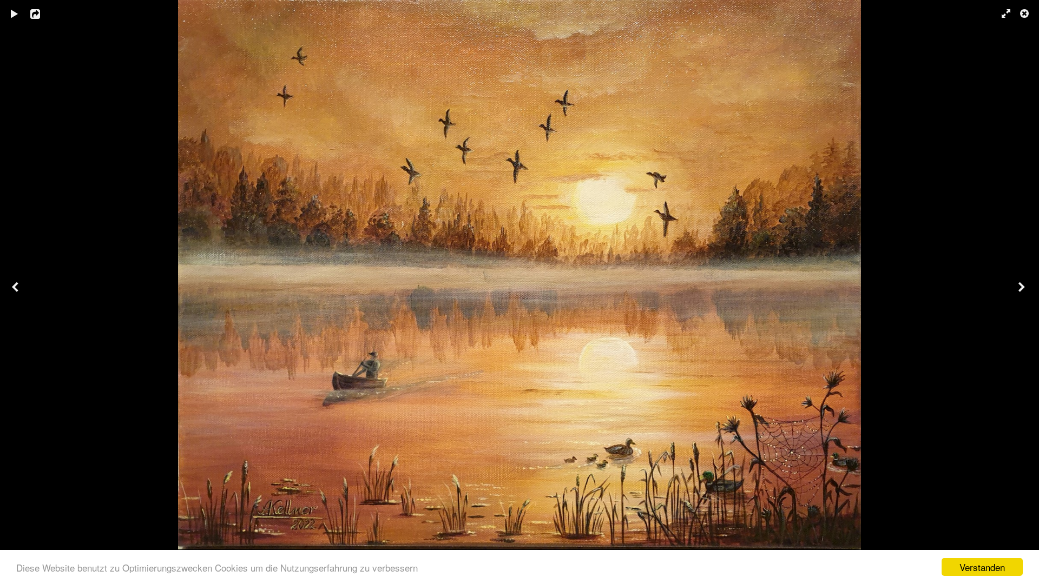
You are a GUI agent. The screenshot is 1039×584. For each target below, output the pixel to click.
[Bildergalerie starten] (14, 13)
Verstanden (982, 567)
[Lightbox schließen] (1025, 13)
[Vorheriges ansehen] (16, 292)
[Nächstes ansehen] (1023, 292)
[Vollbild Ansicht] (1001, 13)
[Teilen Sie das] (42, 13)
